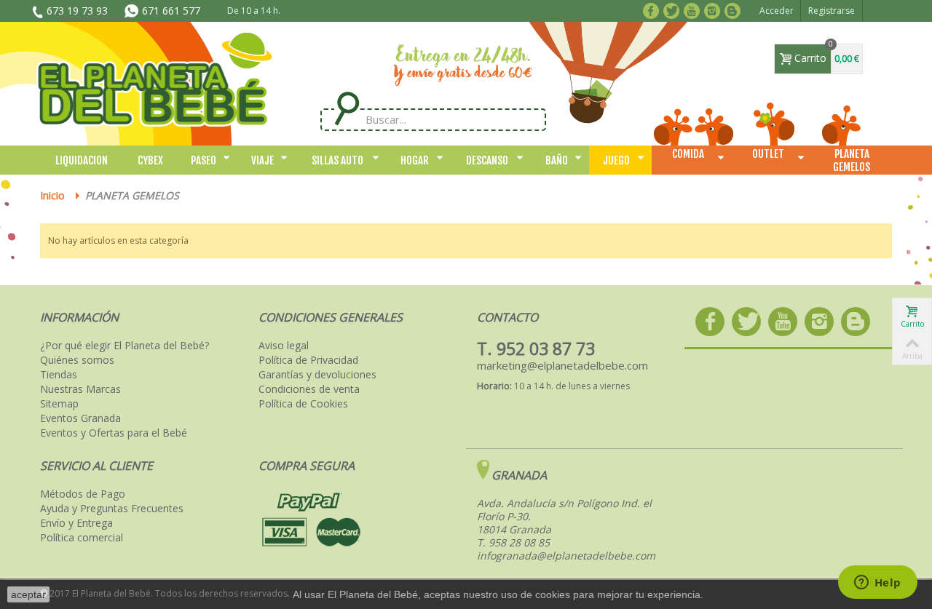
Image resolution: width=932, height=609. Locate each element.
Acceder (776, 10)
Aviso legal (283, 345)
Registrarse (831, 10)
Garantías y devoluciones (317, 374)
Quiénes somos (77, 360)
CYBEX (150, 160)
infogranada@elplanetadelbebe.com (566, 555)
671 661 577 (171, 10)
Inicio (52, 195)
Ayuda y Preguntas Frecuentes (111, 508)
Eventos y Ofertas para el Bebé (113, 432)
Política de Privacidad (308, 360)
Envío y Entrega (76, 523)
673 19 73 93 (77, 10)
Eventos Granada (80, 418)
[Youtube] (694, 9)
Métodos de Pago (82, 494)
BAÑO (556, 160)
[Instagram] (714, 9)
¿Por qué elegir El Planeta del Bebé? (124, 345)
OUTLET (768, 154)
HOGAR (414, 160)
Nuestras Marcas (80, 389)
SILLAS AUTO (337, 160)
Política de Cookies (303, 403)
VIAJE (262, 160)
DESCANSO (487, 160)
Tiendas (58, 374)
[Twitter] (673, 9)
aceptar (28, 594)
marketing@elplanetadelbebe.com (562, 365)
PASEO (203, 160)
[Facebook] (653, 9)
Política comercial (81, 537)
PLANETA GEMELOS (851, 160)
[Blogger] (735, 9)
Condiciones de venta (309, 389)
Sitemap (59, 403)
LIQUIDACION (81, 160)
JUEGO (616, 160)
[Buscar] (346, 109)
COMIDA (688, 154)
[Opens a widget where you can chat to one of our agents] (877, 583)
